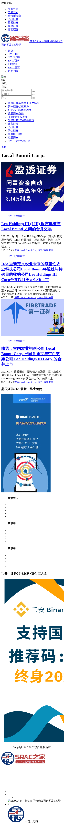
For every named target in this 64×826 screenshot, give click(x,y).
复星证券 (13, 26)
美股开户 (13, 12)
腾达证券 (13, 130)
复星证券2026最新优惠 (21, 120)
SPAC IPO (13, 54)
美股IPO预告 (15, 134)
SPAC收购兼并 (16, 215)
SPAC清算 (14, 67)
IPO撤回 (12, 64)
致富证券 (13, 29)
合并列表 (13, 71)
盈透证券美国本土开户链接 (23, 103)
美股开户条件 (16, 113)
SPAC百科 (14, 60)
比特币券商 (14, 15)
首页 (10, 50)
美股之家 (13, 9)
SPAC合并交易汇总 (19, 141)
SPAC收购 (14, 57)
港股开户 (13, 137)
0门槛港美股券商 (18, 116)
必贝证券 (13, 19)
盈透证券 (13, 22)
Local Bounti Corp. (29, 250)
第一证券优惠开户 (18, 106)
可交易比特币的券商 (20, 110)
